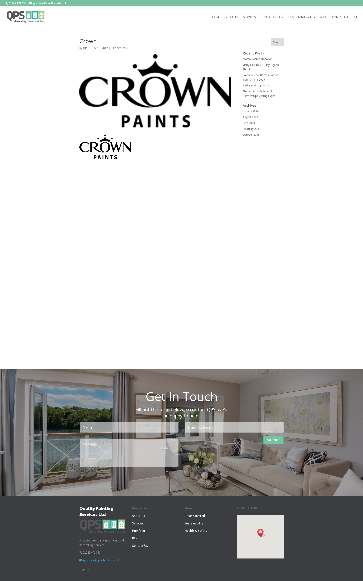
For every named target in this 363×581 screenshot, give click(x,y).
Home (216, 17)
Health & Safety (196, 530)
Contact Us (340, 17)
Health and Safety (302, 17)
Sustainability (194, 523)
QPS (85, 48)
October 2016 (251, 134)
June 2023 (249, 123)
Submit (273, 439)
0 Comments (119, 48)
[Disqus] (155, 206)
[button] (261, 533)
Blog (323, 17)
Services (249, 17)
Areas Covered (195, 515)
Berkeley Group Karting (257, 85)
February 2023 (251, 128)
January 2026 (251, 111)
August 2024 (250, 117)
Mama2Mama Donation (257, 59)
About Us (232, 17)
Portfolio (272, 17)
